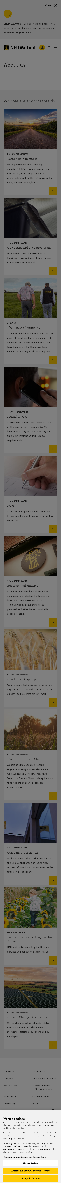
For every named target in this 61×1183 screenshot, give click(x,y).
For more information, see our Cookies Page (25, 1157)
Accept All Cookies (30, 1178)
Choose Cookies (30, 1163)
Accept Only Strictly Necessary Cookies (30, 1171)
